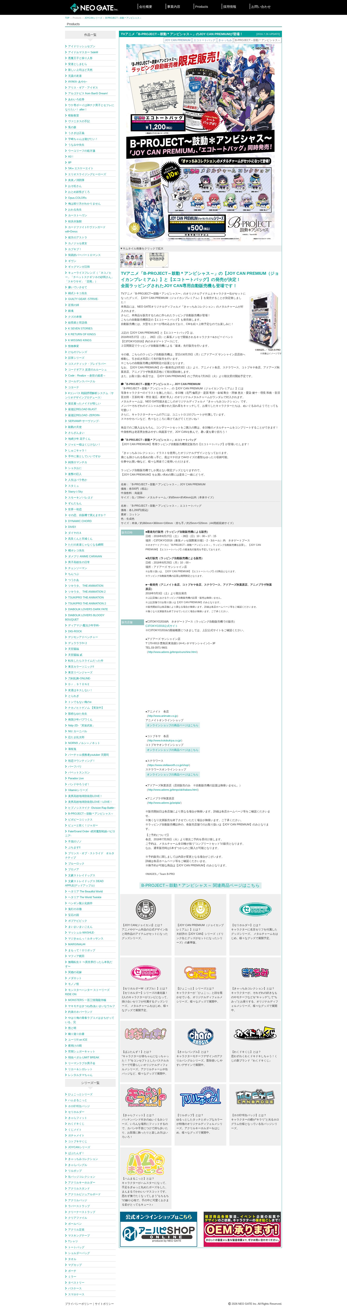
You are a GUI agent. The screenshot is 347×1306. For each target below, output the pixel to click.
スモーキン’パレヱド (80, 497)
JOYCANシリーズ (93, 18)
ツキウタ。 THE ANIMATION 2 (87, 591)
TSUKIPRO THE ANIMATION (86, 597)
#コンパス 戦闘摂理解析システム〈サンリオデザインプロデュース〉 (89, 395)
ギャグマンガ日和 (79, 266)
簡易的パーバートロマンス (84, 254)
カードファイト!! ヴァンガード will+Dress (85, 229)
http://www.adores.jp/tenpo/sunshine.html (172, 651)
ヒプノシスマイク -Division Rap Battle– (91, 807)
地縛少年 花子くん (79, 438)
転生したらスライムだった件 (85, 660)
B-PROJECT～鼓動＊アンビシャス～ (123, 18)
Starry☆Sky (75, 491)
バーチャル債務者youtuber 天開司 (88, 754)
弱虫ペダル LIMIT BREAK (83, 1057)
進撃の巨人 (75, 474)
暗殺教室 (73, 115)
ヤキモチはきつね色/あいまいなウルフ (91, 1006)
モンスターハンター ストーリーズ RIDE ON (87, 992)
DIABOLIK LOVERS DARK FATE (88, 609)
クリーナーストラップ (81, 1212)
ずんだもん (75, 503)
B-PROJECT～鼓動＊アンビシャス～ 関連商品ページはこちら (200, 885)
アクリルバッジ (77, 1200)
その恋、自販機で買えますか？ (87, 515)
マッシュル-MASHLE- (81, 932)
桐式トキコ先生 (77, 293)
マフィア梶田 (76, 956)
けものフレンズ (77, 352)
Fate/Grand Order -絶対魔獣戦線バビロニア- (90, 833)
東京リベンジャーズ (80, 672)
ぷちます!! (74, 847)
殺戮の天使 (75, 426)
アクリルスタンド (79, 1188)
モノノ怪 (73, 983)
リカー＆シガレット (80, 1069)
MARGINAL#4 (76, 944)
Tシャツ (73, 1241)
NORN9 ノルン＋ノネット (84, 743)
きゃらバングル (77, 1164)
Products (201, 7)
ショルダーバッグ (79, 1253)
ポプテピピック (77, 920)
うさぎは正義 (76, 132)
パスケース (75, 1288)
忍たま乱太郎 (76, 737)
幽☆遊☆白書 (76, 1033)
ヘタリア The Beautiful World (85, 891)
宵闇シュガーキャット (81, 1051)
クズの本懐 (75, 316)
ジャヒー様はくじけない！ (84, 444)
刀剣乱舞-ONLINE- (79, 678)
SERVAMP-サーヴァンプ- (83, 420)
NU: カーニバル (77, 731)
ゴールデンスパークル (81, 381)
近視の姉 (73, 304)
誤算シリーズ (76, 357)
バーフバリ (75, 766)
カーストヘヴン (77, 215)
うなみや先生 (76, 144)
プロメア (73, 869)
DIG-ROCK (75, 631)
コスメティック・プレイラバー (87, 363)
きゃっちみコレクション (83, 1158)
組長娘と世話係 (77, 322)
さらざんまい (76, 432)
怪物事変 (73, 346)
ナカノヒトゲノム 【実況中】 (86, 707)
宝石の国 (73, 914)
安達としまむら (77, 64)
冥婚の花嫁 (75, 972)
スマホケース (76, 1294)
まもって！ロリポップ (81, 950)
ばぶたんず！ (76, 1153)
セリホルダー (76, 1111)
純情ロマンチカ (77, 462)
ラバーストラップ (79, 1206)
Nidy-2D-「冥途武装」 (81, 725)
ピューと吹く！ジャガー (83, 825)
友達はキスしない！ (80, 690)
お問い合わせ (261, 7)
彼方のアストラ (77, 237)
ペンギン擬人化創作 (80, 903)
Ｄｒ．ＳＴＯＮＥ (79, 684)
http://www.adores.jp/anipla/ (164, 802)
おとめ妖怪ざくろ (79, 191)
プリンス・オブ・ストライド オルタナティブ (89, 855)
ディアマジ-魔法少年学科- (84, 625)
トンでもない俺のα (79, 701)
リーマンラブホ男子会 (81, 1063)
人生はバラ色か (77, 479)
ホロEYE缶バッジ (79, 1106)
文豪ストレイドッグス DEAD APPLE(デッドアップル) (84, 883)
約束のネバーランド (80, 1011)
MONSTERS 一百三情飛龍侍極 (87, 1000)
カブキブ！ (75, 249)
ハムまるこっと (77, 1100)
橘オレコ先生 (76, 550)
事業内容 (173, 7)
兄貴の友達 (75, 75)
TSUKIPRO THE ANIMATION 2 (87, 603)
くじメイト (75, 1129)
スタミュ (73, 485)
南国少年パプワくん (80, 719)
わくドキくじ (76, 1123)
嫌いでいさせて (77, 287)
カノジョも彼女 (77, 243)
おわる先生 (75, 209)
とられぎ (73, 695)
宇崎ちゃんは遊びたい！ (83, 138)
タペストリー (76, 1282)
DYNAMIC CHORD (80, 521)
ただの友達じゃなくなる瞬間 (85, 544)
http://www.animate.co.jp (162, 715)
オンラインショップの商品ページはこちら (172, 725)
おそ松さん (75, 186)
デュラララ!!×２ (77, 643)
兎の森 (72, 127)
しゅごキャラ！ (77, 450)
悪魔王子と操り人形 (80, 58)
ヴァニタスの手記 (79, 121)
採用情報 (229, 7)
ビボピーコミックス (80, 819)
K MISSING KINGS (79, 340)
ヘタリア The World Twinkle (84, 897)
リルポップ (75, 1170)
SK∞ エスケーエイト (80, 168)
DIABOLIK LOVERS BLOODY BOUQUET (84, 617)
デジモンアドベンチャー (83, 637)
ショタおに (75, 468)
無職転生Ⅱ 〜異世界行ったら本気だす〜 (88, 964)
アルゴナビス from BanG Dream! (88, 93)
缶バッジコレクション (81, 1176)
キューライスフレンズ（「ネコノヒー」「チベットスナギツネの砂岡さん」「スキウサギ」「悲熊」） (89, 277)
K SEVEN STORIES (80, 328)
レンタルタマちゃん (80, 1074)
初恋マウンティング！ (81, 760)
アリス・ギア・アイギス (83, 87)
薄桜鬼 (72, 748)
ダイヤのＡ (75, 532)
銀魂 (71, 310)
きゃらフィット (77, 1117)
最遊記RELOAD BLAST (82, 409)
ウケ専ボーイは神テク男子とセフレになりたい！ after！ (89, 107)
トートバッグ (76, 1247)
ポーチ (72, 1270)
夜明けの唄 (75, 1045)
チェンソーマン (77, 568)
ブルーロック (76, 863)
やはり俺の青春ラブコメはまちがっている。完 (89, 1020)
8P (69, 162)
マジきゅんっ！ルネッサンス (85, 938)
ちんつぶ (73, 573)
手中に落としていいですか (84, 456)
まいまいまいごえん (80, 926)
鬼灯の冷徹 (75, 908)
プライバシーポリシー (78, 1303)
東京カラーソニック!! (81, 666)
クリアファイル (77, 1217)
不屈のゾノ (75, 841)
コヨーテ (73, 387)
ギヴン (72, 260)
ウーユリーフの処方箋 (81, 150)
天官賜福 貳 (75, 654)
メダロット (75, 978)
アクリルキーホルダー (81, 1182)
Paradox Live (76, 778)
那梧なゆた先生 (77, 713)
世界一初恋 (75, 509)
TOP (67, 18)
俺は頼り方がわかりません (84, 203)
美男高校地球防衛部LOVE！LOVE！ (90, 801)
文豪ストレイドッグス (81, 875)
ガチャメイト (76, 1135)
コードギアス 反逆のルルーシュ (87, 369)
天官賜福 (73, 648)
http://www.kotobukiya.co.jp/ (164, 740)
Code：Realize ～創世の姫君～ (87, 375)
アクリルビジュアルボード (84, 1194)
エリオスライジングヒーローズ (87, 174)
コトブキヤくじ (77, 1141)
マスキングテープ (79, 1235)
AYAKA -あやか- (77, 81)
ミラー (72, 1276)
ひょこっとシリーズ (80, 1094)
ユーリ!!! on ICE (77, 1039)
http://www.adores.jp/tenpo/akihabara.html (172, 789)
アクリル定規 (76, 1229)
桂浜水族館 (75, 221)
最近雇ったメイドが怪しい (84, 403)
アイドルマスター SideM (83, 52)
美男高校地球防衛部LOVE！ (85, 796)
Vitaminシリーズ (78, 790)
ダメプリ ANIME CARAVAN (85, 556)
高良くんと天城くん (80, 538)
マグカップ (75, 1264)
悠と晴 (72, 1027)
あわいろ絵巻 (76, 99)
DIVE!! (72, 526)
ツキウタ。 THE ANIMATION (85, 585)
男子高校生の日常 (79, 562)
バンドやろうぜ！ (79, 784)
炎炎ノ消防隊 (76, 180)
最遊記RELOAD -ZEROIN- (84, 415)
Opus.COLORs (77, 197)
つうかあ (73, 579)
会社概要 (145, 7)
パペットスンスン (79, 772)
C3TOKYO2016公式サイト (161, 625)
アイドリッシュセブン (81, 46)
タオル (72, 1259)
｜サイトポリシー (103, 1303)
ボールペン (75, 1223)
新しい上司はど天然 (80, 69)
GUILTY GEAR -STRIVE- (83, 298)
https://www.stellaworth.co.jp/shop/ (168, 765)
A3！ (71, 156)
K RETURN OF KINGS (82, 334)
